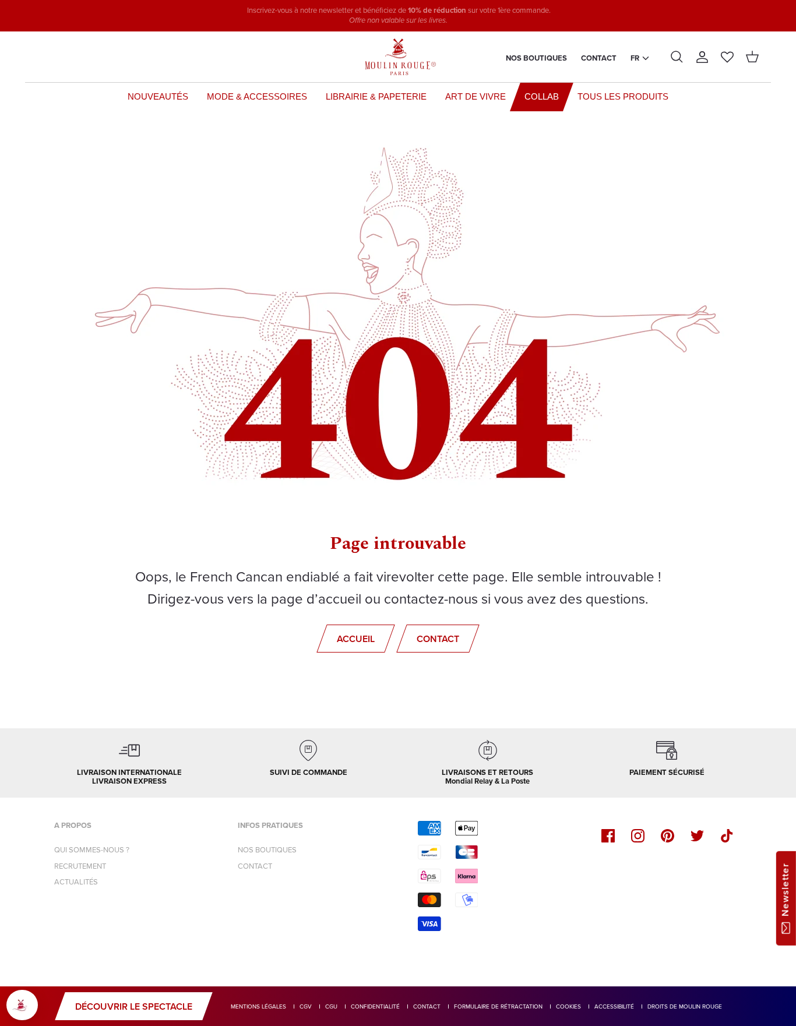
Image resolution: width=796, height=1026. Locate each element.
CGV (306, 1006)
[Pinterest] (667, 836)
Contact (599, 58)
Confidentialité (375, 1006)
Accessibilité (614, 1006)
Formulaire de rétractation (498, 1006)
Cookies (568, 1006)
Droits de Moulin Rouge (684, 1006)
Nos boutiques (536, 58)
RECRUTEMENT (80, 866)
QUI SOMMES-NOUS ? (91, 849)
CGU (331, 1006)
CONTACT (255, 866)
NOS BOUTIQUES (267, 849)
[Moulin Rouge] (398, 57)
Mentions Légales (258, 1006)
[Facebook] (608, 836)
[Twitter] (697, 836)
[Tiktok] (727, 836)
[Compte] (702, 57)
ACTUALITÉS (76, 881)
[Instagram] (638, 836)
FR (635, 58)
